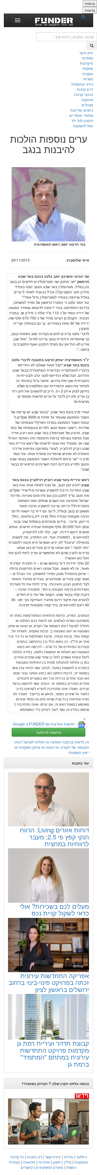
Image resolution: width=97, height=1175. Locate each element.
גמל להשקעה (83, 125)
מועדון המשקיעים (49, 1167)
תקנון (57, 1162)
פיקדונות (86, 63)
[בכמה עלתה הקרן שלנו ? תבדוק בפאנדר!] (48, 1118)
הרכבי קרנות (83, 94)
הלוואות (29, 1162)
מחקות (88, 68)
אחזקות (87, 99)
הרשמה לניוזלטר (48, 732)
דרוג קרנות (85, 89)
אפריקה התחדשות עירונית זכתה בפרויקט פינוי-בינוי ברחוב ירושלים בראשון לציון (49, 982)
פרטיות (44, 1162)
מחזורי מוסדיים (81, 115)
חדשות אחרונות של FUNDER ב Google (43, 723)
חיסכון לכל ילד (82, 120)
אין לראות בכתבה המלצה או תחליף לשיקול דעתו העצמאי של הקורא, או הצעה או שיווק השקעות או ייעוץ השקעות (51, 747)
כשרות (88, 78)
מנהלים (87, 104)
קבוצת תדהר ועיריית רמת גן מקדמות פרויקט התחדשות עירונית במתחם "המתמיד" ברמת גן (53, 1053)
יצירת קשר (53, 1156)
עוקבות (87, 73)
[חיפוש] (85, 16)
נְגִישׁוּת (90, 3)
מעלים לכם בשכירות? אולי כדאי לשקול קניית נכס (54, 909)
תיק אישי (86, 52)
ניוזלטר (81, 1156)
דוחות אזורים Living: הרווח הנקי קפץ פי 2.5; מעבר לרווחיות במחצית (54, 836)
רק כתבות (34, 1156)
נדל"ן (67, 1162)
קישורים (27, 1167)
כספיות (87, 57)
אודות (68, 1156)
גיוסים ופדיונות (81, 110)
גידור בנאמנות (82, 84)
